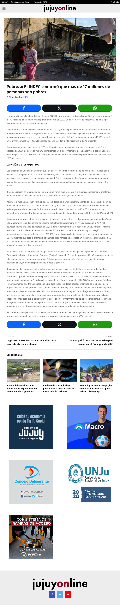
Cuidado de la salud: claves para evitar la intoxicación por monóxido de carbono (59, 389)
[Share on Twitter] (59, 108)
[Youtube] (68, 594)
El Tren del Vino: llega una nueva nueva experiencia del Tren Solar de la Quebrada (22, 389)
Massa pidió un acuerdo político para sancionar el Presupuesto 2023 (91, 342)
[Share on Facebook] (24, 108)
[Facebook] (52, 594)
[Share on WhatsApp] (95, 108)
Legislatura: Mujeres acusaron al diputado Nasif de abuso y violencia (31, 342)
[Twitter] (60, 594)
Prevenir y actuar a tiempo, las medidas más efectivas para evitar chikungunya (96, 389)
